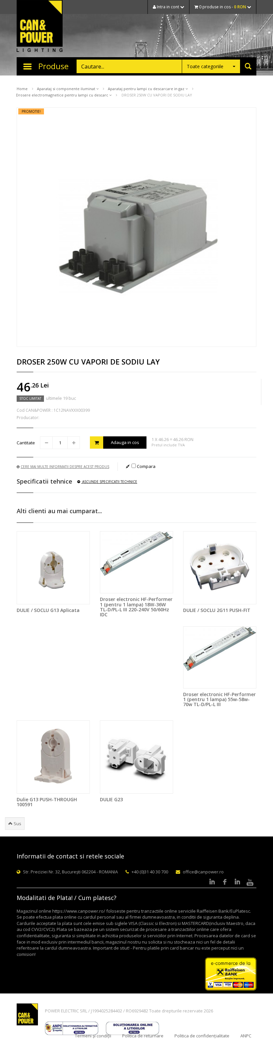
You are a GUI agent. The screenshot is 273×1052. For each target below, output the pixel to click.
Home (22, 88)
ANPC (245, 1036)
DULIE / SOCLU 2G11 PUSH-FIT (216, 610)
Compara (145, 466)
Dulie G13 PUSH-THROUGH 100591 (47, 802)
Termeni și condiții (93, 1036)
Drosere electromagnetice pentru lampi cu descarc (62, 94)
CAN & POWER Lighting (40, 26)
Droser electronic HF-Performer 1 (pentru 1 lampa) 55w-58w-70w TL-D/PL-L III (219, 699)
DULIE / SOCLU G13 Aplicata (48, 610)
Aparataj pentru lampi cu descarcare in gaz (146, 88)
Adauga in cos (125, 442)
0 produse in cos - (222, 7)
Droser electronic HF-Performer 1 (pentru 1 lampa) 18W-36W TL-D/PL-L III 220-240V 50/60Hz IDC (136, 607)
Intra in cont (168, 7)
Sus (17, 824)
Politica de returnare (142, 1036)
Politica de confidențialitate (201, 1036)
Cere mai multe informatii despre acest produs (65, 466)
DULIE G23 (111, 799)
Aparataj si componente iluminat (66, 88)
